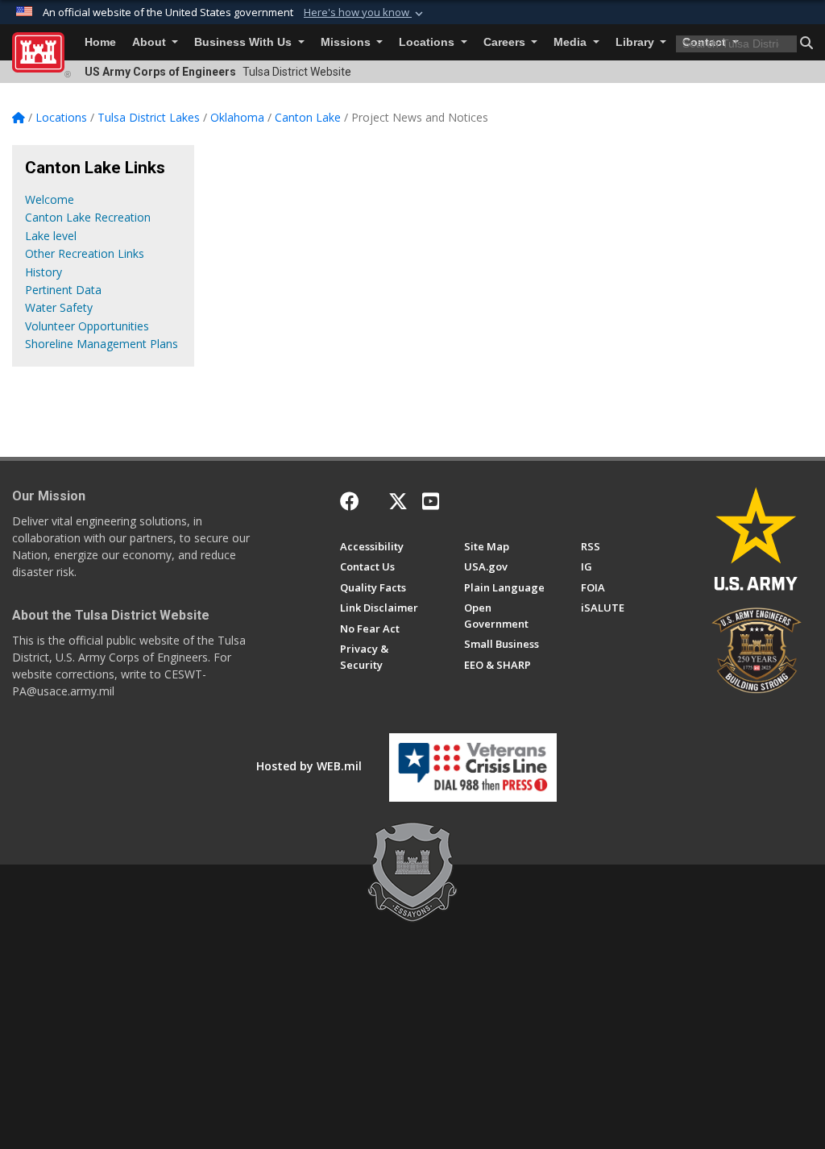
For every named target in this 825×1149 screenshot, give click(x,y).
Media (571, 42)
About (150, 42)
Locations (428, 42)
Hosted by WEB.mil (309, 766)
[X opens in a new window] (398, 501)
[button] (365, 13)
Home (100, 42)
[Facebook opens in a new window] (349, 501)
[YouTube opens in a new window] (430, 501)
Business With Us (244, 42)
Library (636, 42)
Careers (506, 42)
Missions (347, 42)
